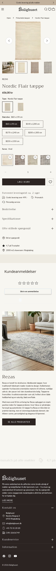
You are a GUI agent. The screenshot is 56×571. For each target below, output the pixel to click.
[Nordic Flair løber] (20, 106)
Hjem (9, 18)
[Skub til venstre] (9, 40)
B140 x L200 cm (33, 124)
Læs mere (7, 500)
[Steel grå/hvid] (45, 160)
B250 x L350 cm (12, 141)
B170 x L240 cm (12, 132)
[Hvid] (7, 160)
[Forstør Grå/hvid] (35, 157)
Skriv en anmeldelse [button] (29, 291)
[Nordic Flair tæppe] (7, 106)
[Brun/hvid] (20, 160)
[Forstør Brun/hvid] (23, 157)
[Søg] (46, 9)
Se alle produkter (19, 422)
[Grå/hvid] (32, 160)
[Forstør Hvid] (10, 157)
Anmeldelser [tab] (12, 300)
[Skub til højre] (47, 40)
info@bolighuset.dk (14, 523)
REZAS (5, 79)
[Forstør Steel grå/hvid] (48, 157)
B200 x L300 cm (35, 132)
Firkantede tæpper (23, 18)
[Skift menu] (2, 9)
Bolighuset (13, 565)
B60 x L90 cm (11, 124)
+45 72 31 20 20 (13, 528)
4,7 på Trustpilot (13, 245)
